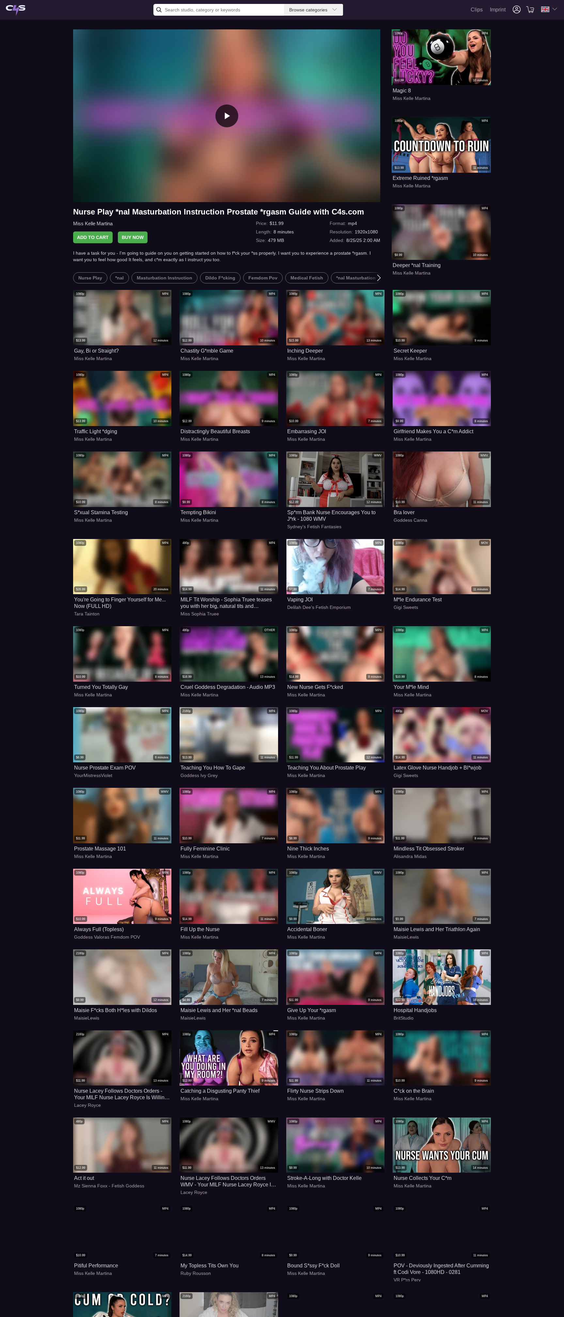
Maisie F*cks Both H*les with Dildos (115, 1010)
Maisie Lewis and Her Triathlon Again (437, 929)
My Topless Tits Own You (209, 1265)
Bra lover (404, 512)
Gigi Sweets (406, 607)
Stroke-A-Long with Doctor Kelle (324, 1178)
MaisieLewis (406, 937)
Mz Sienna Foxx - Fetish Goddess (109, 1185)
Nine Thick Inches (308, 848)
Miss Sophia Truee (199, 613)
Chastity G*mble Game (206, 351)
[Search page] (15, 10)
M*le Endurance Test (418, 599)
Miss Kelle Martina (93, 223)
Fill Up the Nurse (200, 929)
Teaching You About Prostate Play (326, 767)
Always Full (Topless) (99, 929)
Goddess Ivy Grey (199, 775)
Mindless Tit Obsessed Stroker (429, 848)
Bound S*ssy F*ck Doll (313, 1265)
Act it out (84, 1178)
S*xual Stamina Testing (101, 512)
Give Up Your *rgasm (311, 1010)
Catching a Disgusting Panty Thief (219, 1091)
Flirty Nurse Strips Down (315, 1091)
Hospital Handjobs (415, 1010)
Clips (477, 9)
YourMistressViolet (93, 775)
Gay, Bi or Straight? (96, 351)
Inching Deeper (305, 351)
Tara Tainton (87, 613)
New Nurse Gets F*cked (315, 687)
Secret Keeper (410, 351)
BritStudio (404, 1018)
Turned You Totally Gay (101, 687)
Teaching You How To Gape (212, 767)
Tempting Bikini (198, 512)
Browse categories (308, 9)
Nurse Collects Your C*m (422, 1178)
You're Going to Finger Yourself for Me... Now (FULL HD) (120, 603)
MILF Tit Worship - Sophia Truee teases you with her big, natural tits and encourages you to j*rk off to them (226, 603)
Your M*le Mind (411, 687)
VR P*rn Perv (407, 1279)
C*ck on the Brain (414, 1091)
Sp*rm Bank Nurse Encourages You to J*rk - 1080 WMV (331, 516)
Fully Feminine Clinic (205, 848)
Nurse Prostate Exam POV (105, 767)
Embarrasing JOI (306, 431)
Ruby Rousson (195, 1273)
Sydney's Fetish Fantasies (314, 526)
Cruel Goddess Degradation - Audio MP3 (227, 687)
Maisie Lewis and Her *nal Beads (219, 1010)
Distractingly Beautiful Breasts (215, 431)
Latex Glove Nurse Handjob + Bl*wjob (437, 767)
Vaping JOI (300, 599)
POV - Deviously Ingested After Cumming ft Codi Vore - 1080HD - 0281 (441, 1269)
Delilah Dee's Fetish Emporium (319, 607)
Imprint (498, 9)
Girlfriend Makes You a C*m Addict (433, 431)
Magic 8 (402, 90)
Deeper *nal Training (417, 265)
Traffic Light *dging (95, 431)
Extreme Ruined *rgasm (420, 178)
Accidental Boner (307, 929)
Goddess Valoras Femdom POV (107, 937)
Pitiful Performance (96, 1265)
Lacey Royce (87, 1105)
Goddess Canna (410, 520)
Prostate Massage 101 (100, 848)
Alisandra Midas (410, 856)
